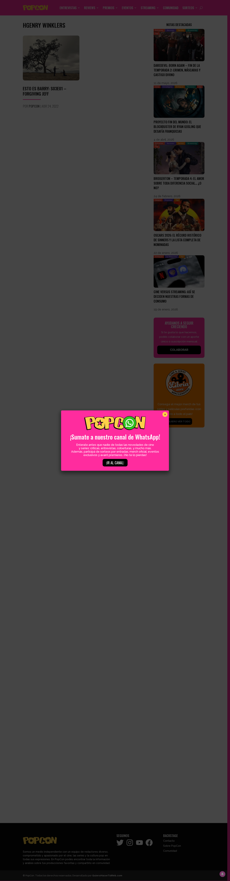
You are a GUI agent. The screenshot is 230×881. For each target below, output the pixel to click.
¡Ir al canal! (115, 462)
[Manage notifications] (222, 874)
